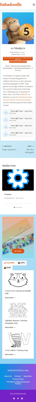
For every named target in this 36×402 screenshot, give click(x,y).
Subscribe (28, 376)
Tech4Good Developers (18, 62)
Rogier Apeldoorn (9, 148)
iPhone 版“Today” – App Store (21, 111)
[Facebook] (14, 398)
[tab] (14, 207)
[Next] (30, 187)
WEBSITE (24, 94)
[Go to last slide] (5, 187)
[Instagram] (22, 398)
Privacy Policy (18, 379)
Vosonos (7, 194)
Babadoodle (10, 198)
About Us (8, 376)
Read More (10, 298)
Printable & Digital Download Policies (18, 383)
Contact (17, 376)
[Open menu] (34, 4)
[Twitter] (18, 398)
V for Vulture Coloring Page (16, 350)
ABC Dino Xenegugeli (29, 149)
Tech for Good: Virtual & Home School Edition (18, 58)
